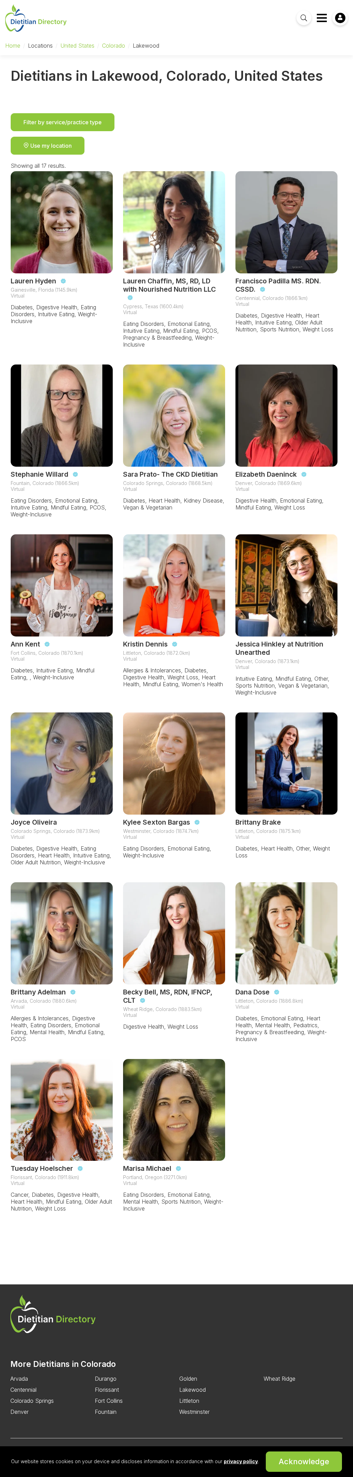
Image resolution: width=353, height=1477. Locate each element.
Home (12, 45)
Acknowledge (304, 1461)
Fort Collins (109, 1400)
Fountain (106, 1411)
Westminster (194, 1411)
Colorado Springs (32, 1400)
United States (77, 45)
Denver (19, 1411)
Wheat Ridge (279, 1378)
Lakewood (192, 1389)
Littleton (189, 1400)
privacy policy (241, 1461)
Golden (188, 1378)
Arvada (19, 1378)
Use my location (50, 145)
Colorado (113, 45)
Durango (106, 1378)
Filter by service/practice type (62, 122)
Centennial (23, 1389)
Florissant (107, 1389)
